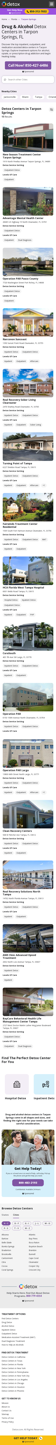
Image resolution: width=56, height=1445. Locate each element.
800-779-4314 (34, 1295)
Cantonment (7, 1258)
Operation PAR (12, 713)
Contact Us (6, 1410)
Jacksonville (10, 96)
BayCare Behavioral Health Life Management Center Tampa (22, 1020)
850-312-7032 (38, 11)
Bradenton (6, 1250)
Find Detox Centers (10, 1318)
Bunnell (32, 1254)
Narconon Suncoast (15, 339)
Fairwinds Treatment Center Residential (20, 525)
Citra (4, 1262)
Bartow (5, 1239)
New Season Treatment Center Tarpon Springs (22, 156)
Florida (14, 19)
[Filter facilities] (51, 109)
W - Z (27, 1228)
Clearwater (33, 1262)
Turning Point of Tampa (17, 463)
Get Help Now (14, 10)
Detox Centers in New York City (15, 1375)
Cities (16, 1214)
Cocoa (4, 1266)
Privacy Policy (8, 1422)
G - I (27, 1223)
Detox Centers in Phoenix (13, 1391)
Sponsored (16, 13)
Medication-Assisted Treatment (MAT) (18, 1337)
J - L (37, 1223)
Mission (5, 1403)
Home (4, 19)
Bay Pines (33, 1239)
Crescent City (34, 1270)
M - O (47, 1223)
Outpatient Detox (9, 1333)
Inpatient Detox (8, 1329)
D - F (17, 1223)
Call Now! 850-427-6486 (28, 65)
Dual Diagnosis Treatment (13, 1341)
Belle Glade (7, 1242)
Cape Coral (33, 1258)
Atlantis (32, 1235)
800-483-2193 (28, 1182)
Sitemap (5, 1414)
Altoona (5, 1235)
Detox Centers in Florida (12, 1364)
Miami (25, 96)
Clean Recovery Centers (17, 830)
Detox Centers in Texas (12, 1360)
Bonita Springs (8, 1246)
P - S (6, 1228)
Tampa (38, 96)
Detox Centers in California (13, 1357)
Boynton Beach (36, 1246)
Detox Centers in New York (14, 1368)
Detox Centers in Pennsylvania (15, 1372)
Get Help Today (26, 1438)
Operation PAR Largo (16, 770)
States (5, 1214)
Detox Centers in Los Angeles (15, 1379)
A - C (6, 1223)
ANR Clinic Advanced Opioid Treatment (19, 956)
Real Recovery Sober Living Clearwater (19, 401)
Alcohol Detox (8, 1326)
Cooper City (34, 1266)
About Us (6, 1406)
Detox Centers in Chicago (13, 1383)
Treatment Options (14, 1314)
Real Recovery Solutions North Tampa (21, 893)
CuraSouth (9, 653)
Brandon (32, 1250)
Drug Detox (7, 1322)
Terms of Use (8, 1418)
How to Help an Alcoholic (13, 1344)
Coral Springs (7, 1270)
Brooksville (6, 1254)
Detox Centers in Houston (13, 1387)
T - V (16, 1228)
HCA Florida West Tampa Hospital (23, 587)
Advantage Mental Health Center (23, 218)
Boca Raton (34, 1242)
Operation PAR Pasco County (20, 278)
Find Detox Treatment (15, 1352)
